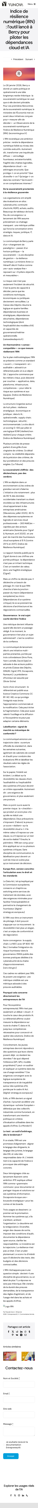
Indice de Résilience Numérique (19, 438)
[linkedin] (23, 1495)
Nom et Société (11, 1378)
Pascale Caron (10, 1312)
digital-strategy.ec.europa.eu (18, 1092)
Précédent (18, 59)
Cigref (7, 573)
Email (6, 1393)
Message (8, 1424)
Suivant (29, 59)
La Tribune (17, 464)
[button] (4, 1356)
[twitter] (15, 1495)
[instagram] (19, 1495)
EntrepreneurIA (12, 1314)
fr (18, 1314)
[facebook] (11, 1495)
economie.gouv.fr (18, 133)
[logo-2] (12, 2)
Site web (7, 1408)
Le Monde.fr (25, 1125)
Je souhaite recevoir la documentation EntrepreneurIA (17, 1445)
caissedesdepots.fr (13, 339)
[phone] (27, 1495)
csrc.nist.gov (10, 967)
